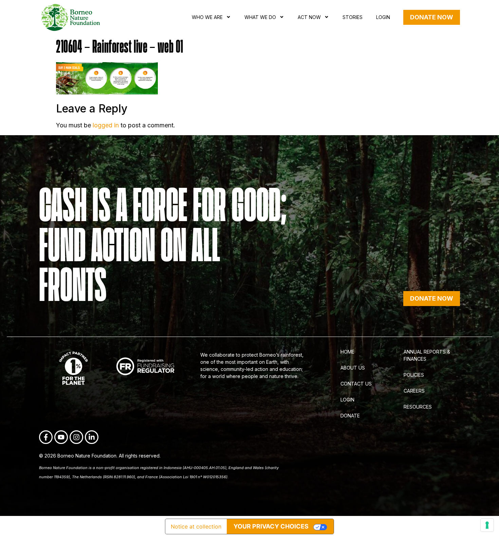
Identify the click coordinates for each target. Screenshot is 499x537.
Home (347, 352)
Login (383, 17)
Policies (414, 375)
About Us (352, 368)
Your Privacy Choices (271, 526)
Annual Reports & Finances (427, 355)
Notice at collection (196, 526)
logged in (106, 125)
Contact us (356, 384)
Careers (414, 391)
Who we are (207, 17)
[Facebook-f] (46, 437)
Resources (418, 407)
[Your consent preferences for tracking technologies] (487, 525)
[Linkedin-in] (91, 437)
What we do (260, 17)
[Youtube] (61, 437)
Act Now (309, 17)
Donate (350, 415)
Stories (353, 17)
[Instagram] (76, 437)
